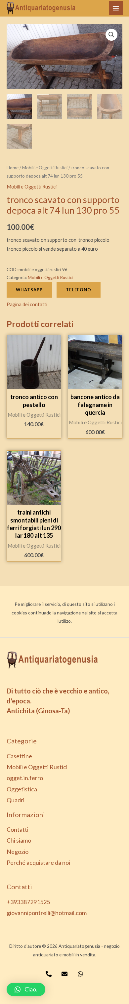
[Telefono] (49, 974)
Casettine (19, 756)
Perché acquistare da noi (38, 862)
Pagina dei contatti (27, 304)
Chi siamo (19, 840)
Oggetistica (22, 789)
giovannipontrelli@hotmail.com (47, 912)
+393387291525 (28, 901)
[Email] (64, 974)
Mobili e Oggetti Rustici (44, 167)
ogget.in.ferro (25, 777)
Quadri (15, 800)
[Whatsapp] (80, 974)
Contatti (17, 829)
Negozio (17, 851)
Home (13, 167)
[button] (26, 989)
